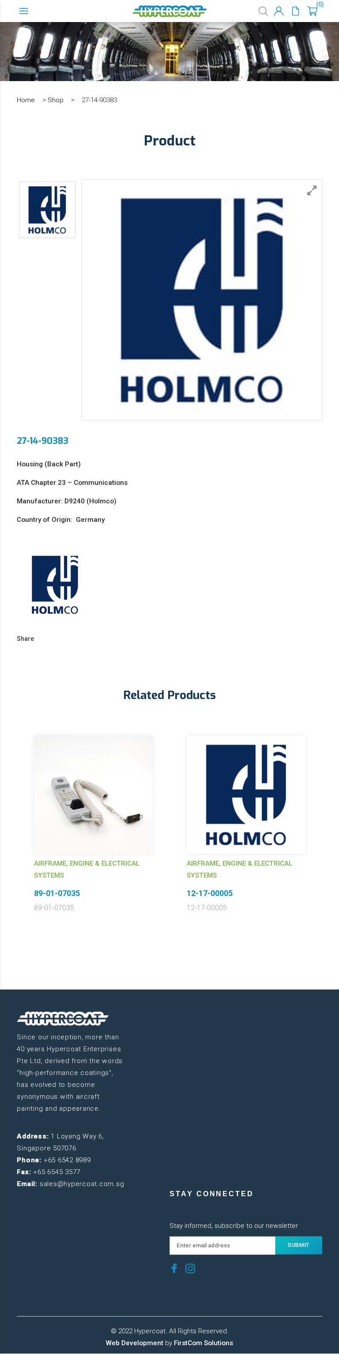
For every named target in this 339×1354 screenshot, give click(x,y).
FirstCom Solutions (203, 1343)
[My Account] (278, 11)
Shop (56, 100)
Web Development (134, 1343)
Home (26, 100)
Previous (10, 810)
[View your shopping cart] (312, 11)
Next (328, 810)
